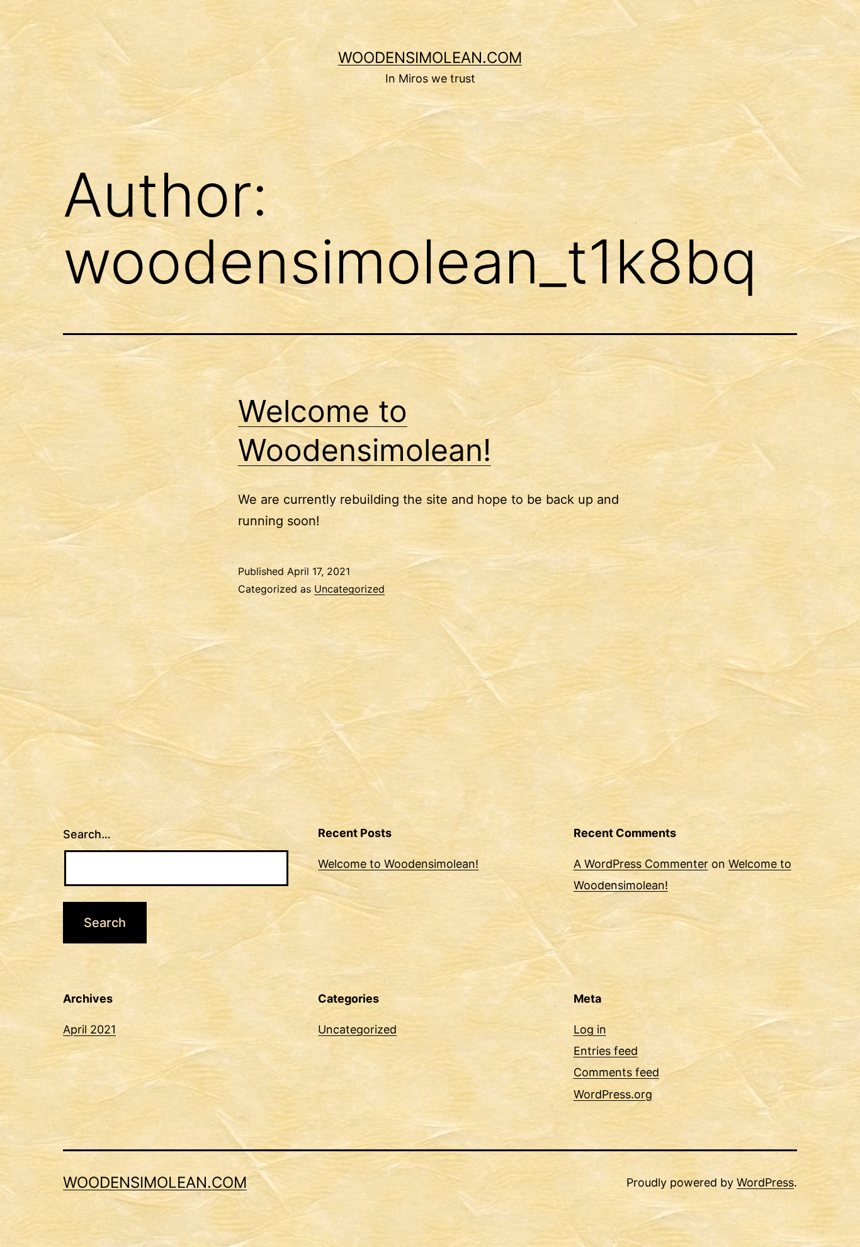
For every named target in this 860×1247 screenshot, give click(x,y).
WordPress (765, 1182)
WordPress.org (613, 1094)
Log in (590, 1029)
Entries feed (606, 1050)
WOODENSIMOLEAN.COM (430, 57)
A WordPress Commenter (641, 863)
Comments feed (616, 1072)
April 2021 (89, 1029)
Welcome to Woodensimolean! (398, 863)
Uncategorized (349, 589)
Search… (87, 834)
